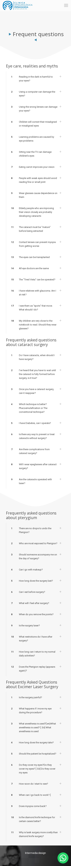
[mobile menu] (66, 5)
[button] (63, 857)
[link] (35, 78)
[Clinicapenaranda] (17, 5)
